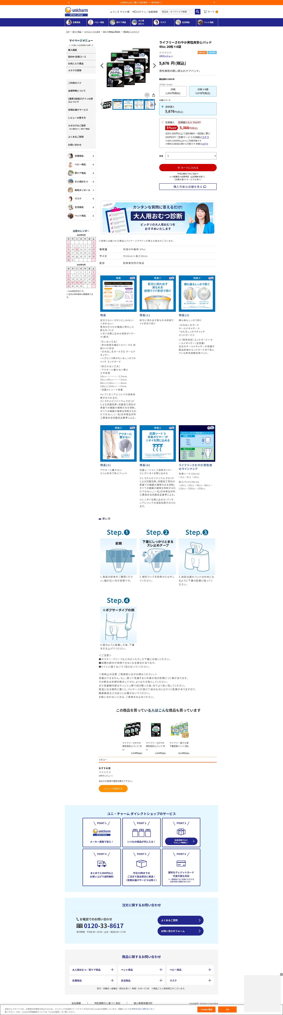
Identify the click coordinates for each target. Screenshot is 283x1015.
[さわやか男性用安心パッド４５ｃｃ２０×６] (128, 65)
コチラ (205, 137)
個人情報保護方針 (143, 1003)
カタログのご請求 (79, 127)
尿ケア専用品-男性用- (111, 31)
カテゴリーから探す (92, 31)
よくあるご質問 (76, 136)
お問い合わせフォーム (173, 931)
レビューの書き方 (77, 117)
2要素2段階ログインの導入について (80, 100)
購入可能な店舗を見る (188, 186)
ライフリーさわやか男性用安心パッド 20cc (132, 746)
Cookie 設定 (206, 1009)
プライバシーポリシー (141, 1008)
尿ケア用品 (77, 31)
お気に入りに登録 (147, 95)
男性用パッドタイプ (131, 31)
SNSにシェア (153, 95)
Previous (69, 2)
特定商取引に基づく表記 (107, 1003)
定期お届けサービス (78, 109)
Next (214, 2)
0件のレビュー (166, 56)
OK (227, 1009)
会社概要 (76, 1003)
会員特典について (77, 90)
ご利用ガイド (74, 82)
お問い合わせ (74, 144)
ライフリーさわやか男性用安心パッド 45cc (155, 746)
